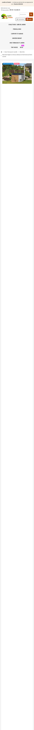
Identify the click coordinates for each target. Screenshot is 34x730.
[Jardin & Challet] (7, 16)
